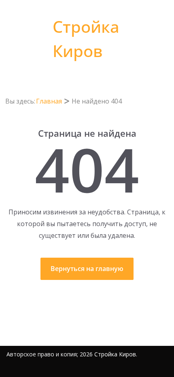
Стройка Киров (115, 354)
